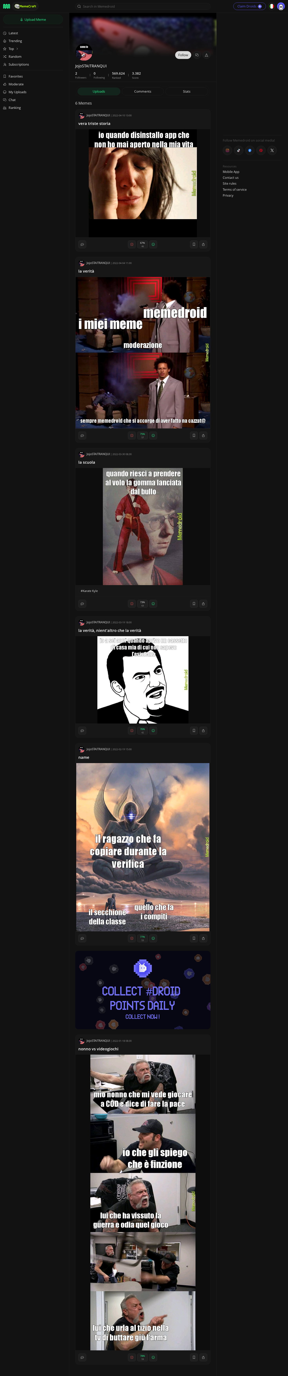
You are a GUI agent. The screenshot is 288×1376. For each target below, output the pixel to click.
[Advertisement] (252, 73)
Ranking (15, 107)
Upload (35, 19)
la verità (86, 271)
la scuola (86, 462)
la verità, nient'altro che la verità (109, 630)
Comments (142, 91)
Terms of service (235, 189)
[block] (203, 244)
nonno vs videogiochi (98, 1049)
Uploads (99, 91)
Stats (186, 91)
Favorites (16, 76)
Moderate (16, 84)
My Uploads (17, 92)
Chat (12, 100)
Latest (13, 33)
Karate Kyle (90, 591)
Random (15, 56)
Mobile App (231, 172)
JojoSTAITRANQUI (98, 115)
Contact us (231, 177)
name (83, 757)
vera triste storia (94, 123)
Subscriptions (19, 64)
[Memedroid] (6, 6)
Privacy (228, 195)
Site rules (229, 183)
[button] (206, 55)
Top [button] (12, 48)
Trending (15, 41)
